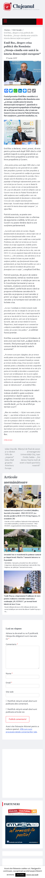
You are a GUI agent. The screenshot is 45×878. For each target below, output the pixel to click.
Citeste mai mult (32, 875)
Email (9, 683)
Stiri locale (8, 440)
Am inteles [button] (20, 875)
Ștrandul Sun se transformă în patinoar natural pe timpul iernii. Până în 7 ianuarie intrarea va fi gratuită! (22, 557)
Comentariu (12, 644)
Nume (9, 673)
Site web (10, 692)
